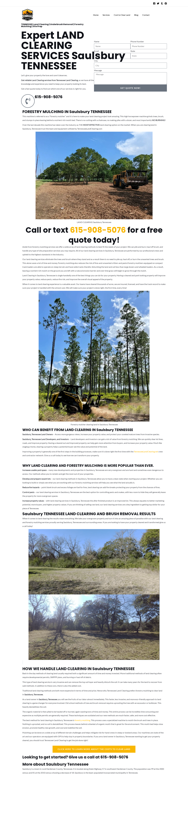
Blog (136, 15)
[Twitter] (158, 3)
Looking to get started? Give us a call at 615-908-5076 (75, 757)
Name (96, 41)
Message (98, 70)
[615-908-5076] (28, 101)
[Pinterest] (166, 3)
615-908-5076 (49, 97)
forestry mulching (82, 720)
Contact (146, 15)
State (132, 51)
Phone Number (137, 41)
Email (96, 51)
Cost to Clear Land (122, 15)
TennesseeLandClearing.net (146, 451)
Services (106, 15)
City (96, 61)
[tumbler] (162, 3)
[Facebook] (154, 3)
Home (95, 15)
